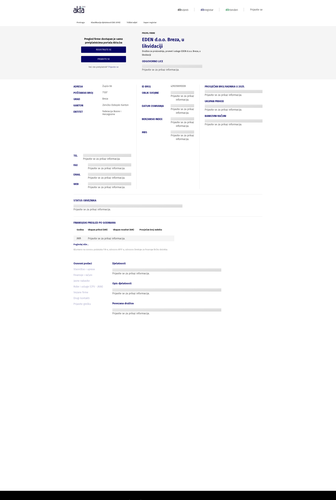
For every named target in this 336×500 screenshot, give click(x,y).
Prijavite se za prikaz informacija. (160, 69)
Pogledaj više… (81, 244)
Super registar (150, 22)
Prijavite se (256, 9)
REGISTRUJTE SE (103, 49)
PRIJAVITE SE (104, 59)
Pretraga (81, 22)
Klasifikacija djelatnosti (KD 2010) (105, 22)
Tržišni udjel (132, 22)
